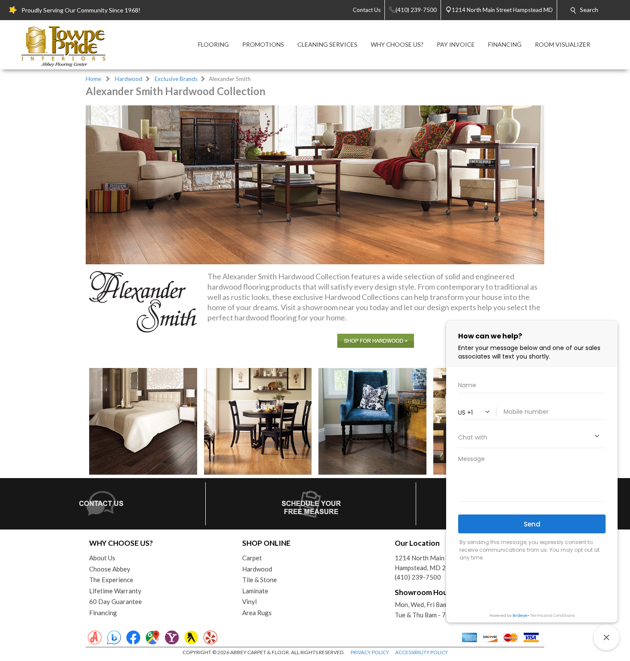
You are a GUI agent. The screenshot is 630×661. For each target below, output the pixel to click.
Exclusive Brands (176, 78)
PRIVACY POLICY (370, 652)
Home (93, 78)
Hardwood (128, 78)
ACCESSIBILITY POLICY (421, 652)
